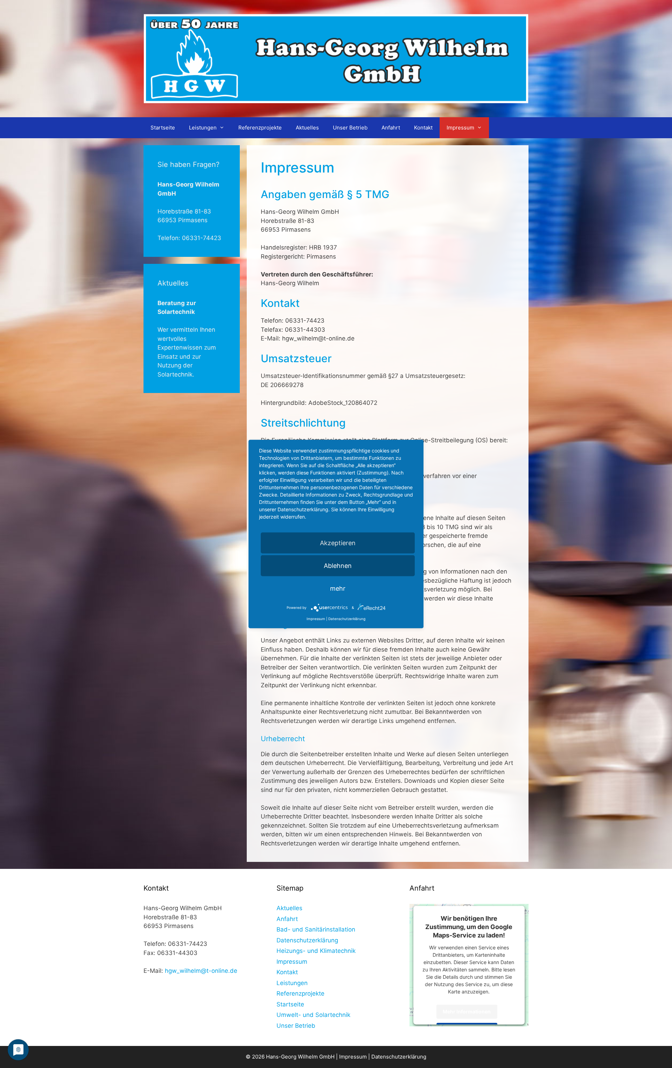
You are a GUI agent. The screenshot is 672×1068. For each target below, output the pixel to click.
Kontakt (423, 127)
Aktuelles (307, 127)
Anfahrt (391, 127)
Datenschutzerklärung (307, 940)
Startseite (162, 127)
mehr (337, 588)
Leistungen (203, 127)
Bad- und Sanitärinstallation (315, 929)
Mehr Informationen (467, 1011)
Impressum (460, 127)
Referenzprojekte (260, 127)
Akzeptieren (338, 543)
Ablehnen (338, 565)
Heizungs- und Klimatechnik (316, 950)
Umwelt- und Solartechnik (313, 1014)
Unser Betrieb (350, 127)
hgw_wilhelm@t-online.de (201, 970)
